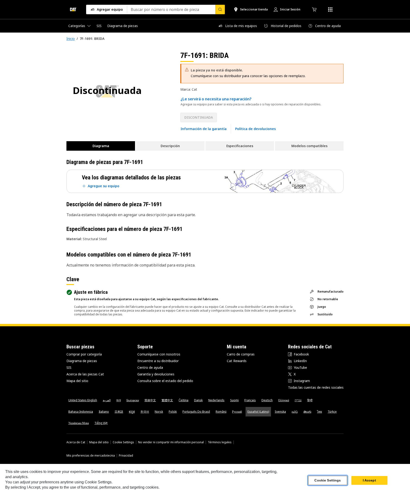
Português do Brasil (196, 412)
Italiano (104, 412)
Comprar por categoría (84, 354)
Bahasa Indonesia (80, 412)
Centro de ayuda (150, 367)
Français (250, 400)
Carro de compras (241, 354)
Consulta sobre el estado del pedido (165, 380)
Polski (173, 412)
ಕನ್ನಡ (132, 412)
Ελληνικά (283, 400)
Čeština (183, 400)
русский (237, 412)
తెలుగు (307, 412)
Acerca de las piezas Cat (85, 374)
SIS (68, 367)
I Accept (369, 480)
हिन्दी (309, 400)
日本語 (119, 412)
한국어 (144, 412)
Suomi (234, 400)
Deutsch (267, 400)
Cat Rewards (237, 361)
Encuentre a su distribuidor (158, 361)
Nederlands (216, 400)
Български (132, 400)
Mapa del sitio (77, 380)
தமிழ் (295, 412)
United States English (82, 400)
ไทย (319, 412)
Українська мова (78, 423)
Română (221, 412)
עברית (298, 400)
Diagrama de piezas (81, 361)
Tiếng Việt (100, 423)
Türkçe (332, 412)
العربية (107, 400)
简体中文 (150, 400)
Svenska (280, 412)
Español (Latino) (258, 412)
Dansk (198, 400)
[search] (220, 9)
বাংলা (118, 400)
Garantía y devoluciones (155, 374)
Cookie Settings (123, 442)
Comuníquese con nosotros (158, 354)
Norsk (159, 412)
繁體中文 (167, 400)
